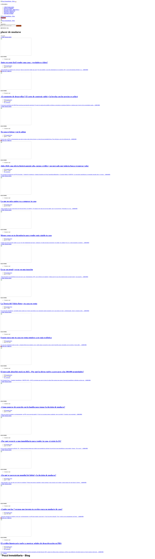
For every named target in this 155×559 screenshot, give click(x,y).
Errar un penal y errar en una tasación (17, 269)
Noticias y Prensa (9, 12)
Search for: (3, 24)
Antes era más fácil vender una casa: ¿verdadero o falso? (24, 62)
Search (19, 25)
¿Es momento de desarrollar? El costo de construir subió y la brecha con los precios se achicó (39, 96)
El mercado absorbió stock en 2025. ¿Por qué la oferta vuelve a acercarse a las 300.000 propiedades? (42, 372)
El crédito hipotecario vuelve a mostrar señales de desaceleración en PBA (31, 543)
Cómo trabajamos (9, 7)
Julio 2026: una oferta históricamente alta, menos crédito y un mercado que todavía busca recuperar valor (45, 166)
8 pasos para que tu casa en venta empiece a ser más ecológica (26, 338)
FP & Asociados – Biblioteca (11, 9)
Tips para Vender (8, 13)
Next (5, 553)
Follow (3, 17)
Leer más (85, 69)
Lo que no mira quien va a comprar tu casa (18, 201)
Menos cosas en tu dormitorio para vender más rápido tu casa (26, 235)
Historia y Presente (9, 11)
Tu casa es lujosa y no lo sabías (13, 132)
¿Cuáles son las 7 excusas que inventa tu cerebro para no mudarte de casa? (31, 509)
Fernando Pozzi (8, 65)
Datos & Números (8, 8)
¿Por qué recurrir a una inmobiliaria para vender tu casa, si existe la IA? (31, 441)
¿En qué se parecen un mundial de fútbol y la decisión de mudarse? (28, 475)
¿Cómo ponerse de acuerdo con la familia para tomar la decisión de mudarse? (33, 407)
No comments (7, 102)
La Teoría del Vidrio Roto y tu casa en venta (19, 304)
